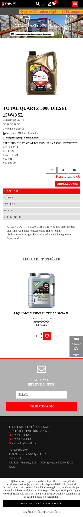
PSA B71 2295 (11, 155)
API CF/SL (9, 151)
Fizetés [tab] (9, 210)
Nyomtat (11, 133)
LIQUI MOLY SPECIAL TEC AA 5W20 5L (41, 313)
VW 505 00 (9, 162)
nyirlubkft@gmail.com (24, 443)
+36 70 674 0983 (21, 439)
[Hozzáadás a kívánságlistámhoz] (51, 170)
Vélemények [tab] (12, 217)
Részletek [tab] (11, 191)
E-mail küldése (29, 133)
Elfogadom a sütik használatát (42, 503)
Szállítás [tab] (10, 204)
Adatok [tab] (9, 197)
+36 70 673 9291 (21, 435)
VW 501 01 (9, 158)
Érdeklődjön (67, 183)
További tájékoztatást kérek (42, 512)
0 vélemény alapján (13, 128)
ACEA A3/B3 (10, 147)
